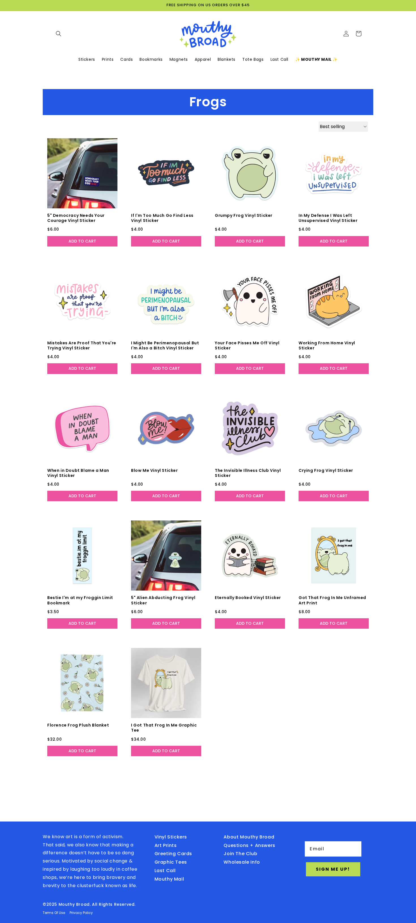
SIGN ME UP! (333, 869)
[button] (58, 33)
